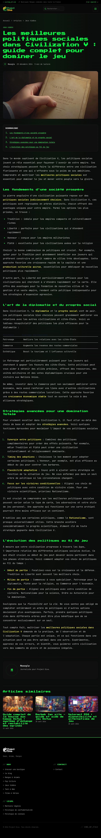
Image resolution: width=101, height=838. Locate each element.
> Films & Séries (11, 793)
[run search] (92, 2)
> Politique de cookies (14, 814)
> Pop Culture (9, 781)
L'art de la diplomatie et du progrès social (31, 137)
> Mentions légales (12, 806)
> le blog (7, 773)
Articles (17, 21)
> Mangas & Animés (11, 777)
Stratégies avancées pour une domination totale (32, 142)
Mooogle (11, 64)
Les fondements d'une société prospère (28, 133)
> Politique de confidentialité (18, 810)
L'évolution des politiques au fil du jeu (29, 147)
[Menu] (95, 8)
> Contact (57, 769)
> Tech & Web (9, 789)
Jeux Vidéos (30, 21)
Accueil (6, 21)
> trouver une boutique (14, 769)
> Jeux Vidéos (9, 785)
